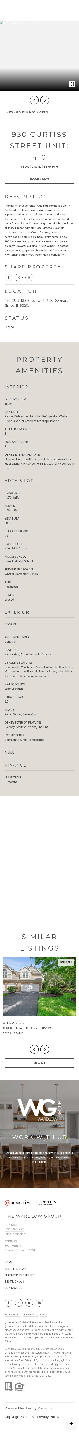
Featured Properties (20, 1275)
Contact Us (13, 1287)
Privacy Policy (30, 1314)
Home (8, 1262)
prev (34, 100)
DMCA (43, 1314)
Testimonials (14, 1281)
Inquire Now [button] (39, 178)
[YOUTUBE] (29, 1303)
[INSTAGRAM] (19, 1303)
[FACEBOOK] (8, 1303)
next (44, 100)
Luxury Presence (39, 1408)
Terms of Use (12, 1314)
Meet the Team (15, 1268)
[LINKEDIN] (39, 1303)
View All (39, 1063)
